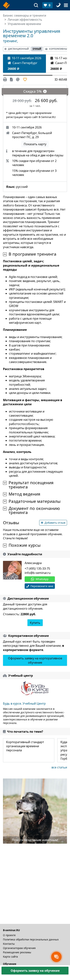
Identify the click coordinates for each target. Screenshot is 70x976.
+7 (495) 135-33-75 (37, 568)
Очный (37, 48)
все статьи (59, 767)
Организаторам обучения (19, 948)
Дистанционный (18, 48)
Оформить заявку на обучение (35, 971)
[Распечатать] (5, 79)
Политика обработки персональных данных (31, 939)
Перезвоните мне (41, 586)
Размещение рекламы (17, 952)
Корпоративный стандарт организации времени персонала (25, 746)
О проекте (9, 935)
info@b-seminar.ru (38, 573)
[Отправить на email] (17, 79)
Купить (35, 623)
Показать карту (35, 144)
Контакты (9, 943)
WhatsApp (42, 579)
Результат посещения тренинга (31, 485)
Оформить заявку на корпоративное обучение (35, 660)
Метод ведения (24, 494)
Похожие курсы (25, 545)
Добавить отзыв (55, 522)
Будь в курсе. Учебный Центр (24, 703)
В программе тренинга (32, 254)
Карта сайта (10, 956)
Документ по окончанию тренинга (34, 510)
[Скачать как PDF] (11, 79)
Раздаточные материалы (34, 501)
